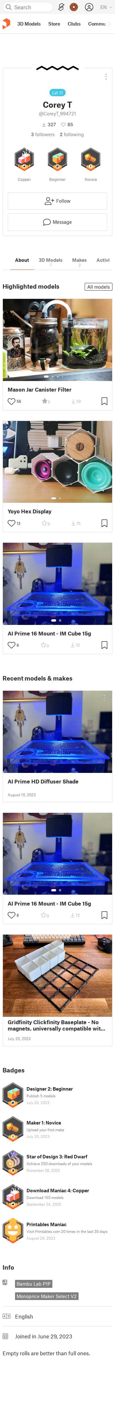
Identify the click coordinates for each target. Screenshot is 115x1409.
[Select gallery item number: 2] (52, 376)
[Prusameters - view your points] (74, 7)
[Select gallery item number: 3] (58, 376)
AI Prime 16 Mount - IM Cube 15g (49, 633)
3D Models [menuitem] (29, 24)
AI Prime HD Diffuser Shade (43, 781)
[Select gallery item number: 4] (63, 376)
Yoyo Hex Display (29, 511)
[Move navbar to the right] (108, 23)
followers (43, 134)
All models (98, 287)
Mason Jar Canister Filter (40, 389)
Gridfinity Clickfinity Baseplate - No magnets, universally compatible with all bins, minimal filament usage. (56, 1025)
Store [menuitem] (54, 24)
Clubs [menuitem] (74, 24)
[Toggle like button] (11, 401)
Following (72, 134)
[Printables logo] (6, 23)
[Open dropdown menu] (106, 74)
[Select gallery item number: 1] (46, 376)
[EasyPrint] (61, 7)
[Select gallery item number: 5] (67, 376)
